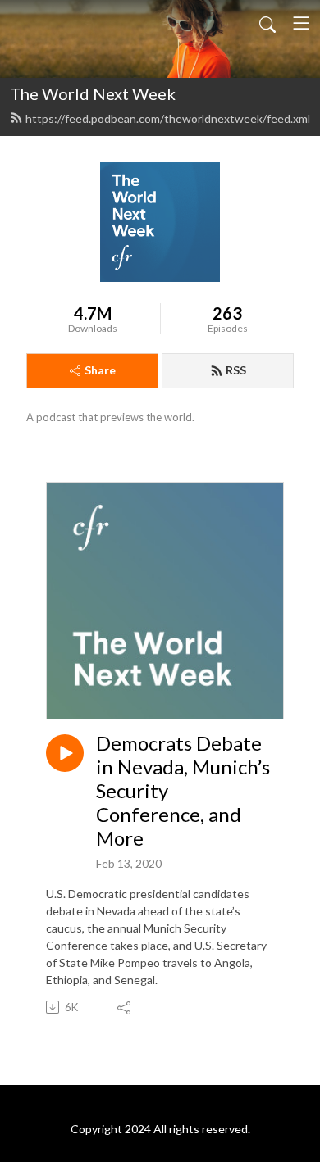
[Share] (125, 1007)
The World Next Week (93, 93)
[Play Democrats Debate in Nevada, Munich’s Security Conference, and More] (65, 753)
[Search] (267, 23)
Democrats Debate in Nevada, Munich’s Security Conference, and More (183, 790)
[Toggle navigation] (301, 23)
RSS (236, 370)
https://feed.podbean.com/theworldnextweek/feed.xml (167, 118)
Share (100, 370)
